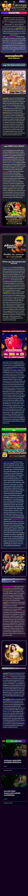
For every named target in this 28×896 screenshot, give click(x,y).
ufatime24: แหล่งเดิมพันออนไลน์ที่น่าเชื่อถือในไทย (12, 761)
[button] (14, 2)
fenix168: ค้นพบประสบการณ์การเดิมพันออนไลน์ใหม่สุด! (12, 793)
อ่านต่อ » (6, 766)
